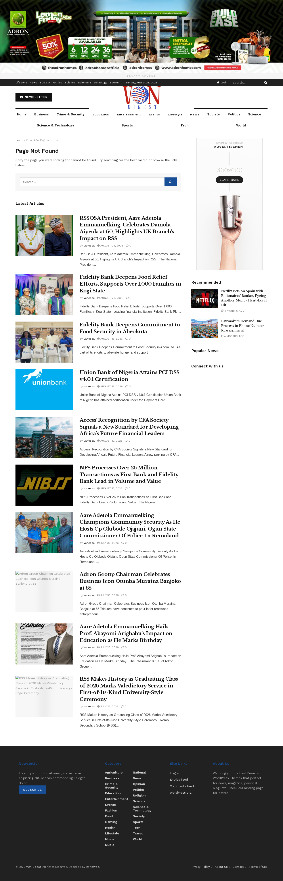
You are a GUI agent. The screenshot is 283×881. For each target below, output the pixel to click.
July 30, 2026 (109, 542)
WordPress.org (180, 792)
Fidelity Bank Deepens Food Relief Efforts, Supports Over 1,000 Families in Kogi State (130, 284)
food (109, 816)
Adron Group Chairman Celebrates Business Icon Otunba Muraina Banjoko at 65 (130, 581)
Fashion (111, 810)
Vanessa (89, 245)
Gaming (111, 822)
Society (45, 82)
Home (22, 114)
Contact (238, 866)
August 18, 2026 (111, 338)
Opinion (139, 784)
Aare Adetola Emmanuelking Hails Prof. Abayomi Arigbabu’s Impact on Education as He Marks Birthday (126, 633)
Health (110, 827)
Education (100, 114)
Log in (174, 773)
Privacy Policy (200, 866)
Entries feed (179, 779)
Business (41, 114)
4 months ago (233, 336)
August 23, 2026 (111, 245)
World (28, 89)
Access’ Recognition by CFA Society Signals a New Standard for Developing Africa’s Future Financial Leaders (129, 427)
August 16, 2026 (111, 386)
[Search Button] (265, 82)
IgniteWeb (92, 866)
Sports (114, 82)
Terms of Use (258, 866)
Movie (109, 839)
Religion (139, 795)
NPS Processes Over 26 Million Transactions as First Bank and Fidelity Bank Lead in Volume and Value (129, 474)
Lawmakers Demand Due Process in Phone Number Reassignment (242, 325)
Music (109, 845)
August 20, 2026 (111, 297)
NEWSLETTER (36, 97)
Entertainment (129, 114)
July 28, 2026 (109, 647)
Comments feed (182, 786)
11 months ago (234, 310)
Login (223, 82)
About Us (221, 866)
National (139, 772)
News (33, 82)
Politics (57, 82)
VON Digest (33, 866)
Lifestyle (21, 82)
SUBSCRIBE (32, 789)
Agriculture (114, 772)
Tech (18, 89)
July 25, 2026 (109, 706)
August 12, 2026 (110, 440)
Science (70, 82)
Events (154, 114)
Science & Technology (92, 82)
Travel (138, 833)
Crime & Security (70, 114)
